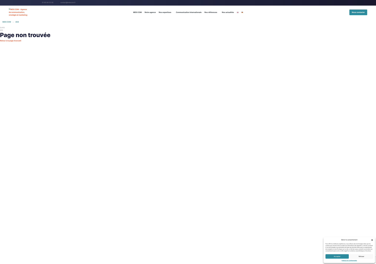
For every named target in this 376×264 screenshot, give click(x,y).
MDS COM (137, 12)
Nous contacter (358, 12)
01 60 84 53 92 (47, 2)
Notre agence (150, 12)
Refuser (361, 256)
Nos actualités (228, 12)
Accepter (337, 256)
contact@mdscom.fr (67, 2)
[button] (372, 240)
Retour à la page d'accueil (10, 41)
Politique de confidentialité (349, 260)
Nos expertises (165, 12)
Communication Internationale (189, 12)
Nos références (210, 12)
